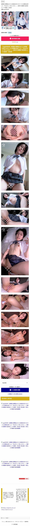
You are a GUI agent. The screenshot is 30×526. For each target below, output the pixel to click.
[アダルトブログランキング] (8, 508)
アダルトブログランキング (7, 509)
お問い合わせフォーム (9, 521)
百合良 (9, 32)
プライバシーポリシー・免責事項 (21, 521)
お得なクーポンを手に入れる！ (16, 394)
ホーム (3, 521)
